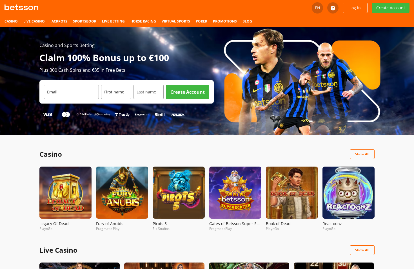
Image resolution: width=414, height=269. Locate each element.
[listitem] (11, 21)
